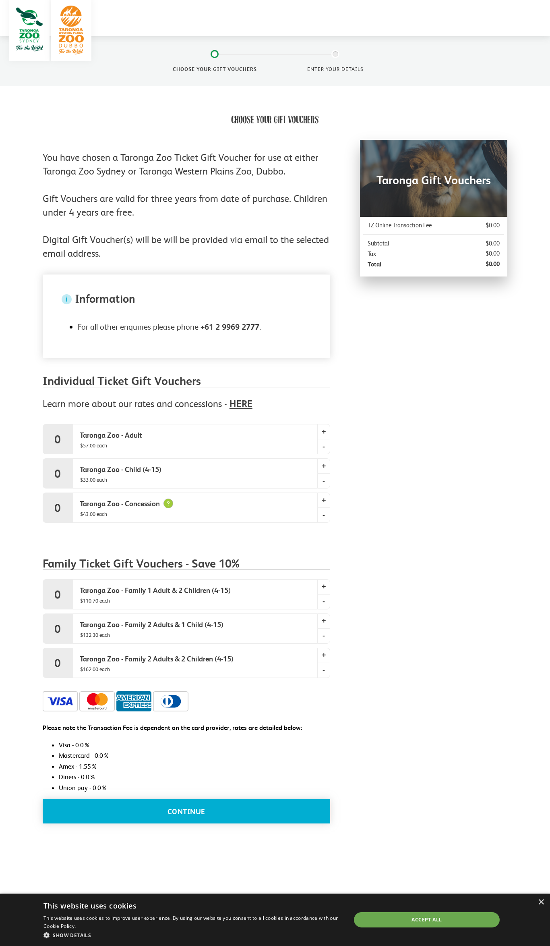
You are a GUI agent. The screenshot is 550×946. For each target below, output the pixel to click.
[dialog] (275, 920)
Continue (186, 811)
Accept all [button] (426, 919)
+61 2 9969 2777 (230, 327)
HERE (241, 403)
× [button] (541, 902)
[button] (192, 935)
